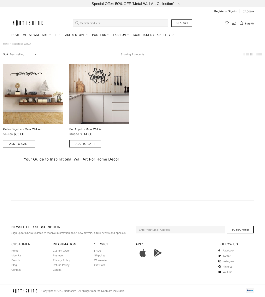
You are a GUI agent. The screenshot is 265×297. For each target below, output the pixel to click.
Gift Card (99, 265)
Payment (58, 255)
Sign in (232, 11)
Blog (14, 265)
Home (6, 44)
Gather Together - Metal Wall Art (22, 129)
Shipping (99, 255)
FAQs (97, 250)
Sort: (6, 54)
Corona (57, 269)
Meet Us (16, 255)
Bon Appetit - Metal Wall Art (85, 129)
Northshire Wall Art (28, 23)
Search (182, 22)
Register (219, 11)
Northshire (70, 290)
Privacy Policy (61, 260)
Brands (15, 260)
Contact (16, 269)
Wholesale (100, 260)
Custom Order (61, 250)
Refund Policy (61, 265)
